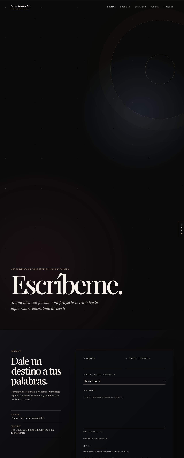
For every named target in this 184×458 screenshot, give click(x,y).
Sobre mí (125, 7)
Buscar (155, 7)
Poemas (111, 7)
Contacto (140, 7)
